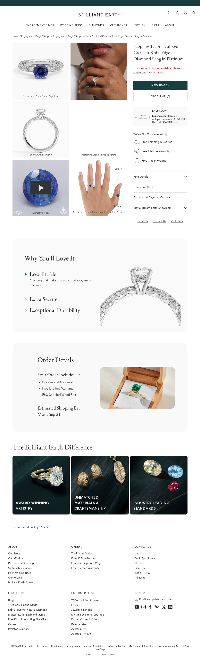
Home (15, 36)
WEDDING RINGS (71, 25)
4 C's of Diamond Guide (22, 605)
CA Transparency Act (168, 646)
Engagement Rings (31, 36)
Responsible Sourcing (21, 563)
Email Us (140, 568)
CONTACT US (143, 547)
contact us (139, 72)
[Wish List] (185, 12)
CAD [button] (96, 655)
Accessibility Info (81, 634)
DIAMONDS (96, 25)
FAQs (74, 605)
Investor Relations (19, 629)
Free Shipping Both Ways (86, 563)
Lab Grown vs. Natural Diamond (27, 610)
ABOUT (169, 25)
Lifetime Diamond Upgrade (87, 615)
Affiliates (140, 578)
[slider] (118, 195)
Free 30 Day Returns (83, 558)
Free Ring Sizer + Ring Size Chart (28, 619)
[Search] (168, 13)
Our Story (14, 553)
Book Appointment (146, 558)
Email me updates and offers (156, 599)
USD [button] (112, 655)
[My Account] (177, 12)
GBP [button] (104, 655)
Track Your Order (81, 553)
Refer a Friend (79, 624)
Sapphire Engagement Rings (58, 36)
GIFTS (155, 25)
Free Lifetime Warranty (57, 388)
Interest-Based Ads (93, 646)
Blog (11, 600)
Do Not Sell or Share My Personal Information (130, 646)
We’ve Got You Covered (85, 600)
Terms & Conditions (52, 646)
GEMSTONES (118, 25)
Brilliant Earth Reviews (21, 582)
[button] (160, 177)
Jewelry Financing (81, 610)
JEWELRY (139, 25)
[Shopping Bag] (193, 12)
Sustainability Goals (20, 568)
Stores (138, 563)
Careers (13, 624)
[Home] (100, 14)
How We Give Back (19, 573)
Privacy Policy (73, 646)
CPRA (186, 646)
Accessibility (78, 629)
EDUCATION (16, 593)
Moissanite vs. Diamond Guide (26, 615)
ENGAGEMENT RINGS (40, 25)
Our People (15, 578)
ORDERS (76, 547)
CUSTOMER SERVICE (84, 593)
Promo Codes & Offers (85, 619)
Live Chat (140, 553)
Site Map (100, 649)
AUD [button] (88, 655)
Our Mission (15, 558)
